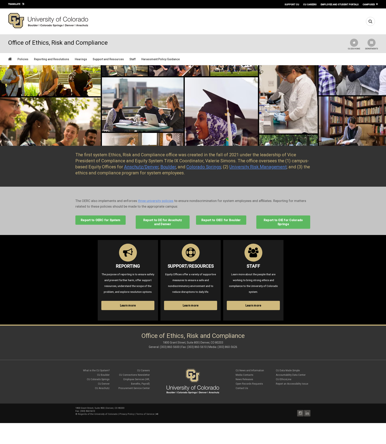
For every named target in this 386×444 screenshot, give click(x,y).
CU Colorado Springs (98, 379)
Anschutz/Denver (141, 166)
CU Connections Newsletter (134, 375)
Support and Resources (108, 59)
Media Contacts (244, 375)
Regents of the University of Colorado (98, 414)
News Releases (244, 379)
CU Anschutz (102, 388)
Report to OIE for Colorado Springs (283, 222)
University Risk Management (258, 166)
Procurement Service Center (134, 388)
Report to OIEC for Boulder (221, 220)
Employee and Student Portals (340, 4)
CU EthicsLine (283, 379)
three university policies (155, 201)
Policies (22, 59)
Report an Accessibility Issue (292, 383)
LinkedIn (307, 413)
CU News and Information (250, 370)
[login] (157, 414)
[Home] (48, 28)
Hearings (81, 59)
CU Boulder (103, 375)
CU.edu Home (354, 49)
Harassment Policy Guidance (160, 59)
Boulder (168, 166)
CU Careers (310, 4)
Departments (371, 49)
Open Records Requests (249, 383)
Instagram (300, 413)
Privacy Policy (126, 414)
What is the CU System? (96, 370)
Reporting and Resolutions (51, 59)
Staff (132, 59)
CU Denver (104, 383)
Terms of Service (145, 414)
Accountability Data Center (291, 375)
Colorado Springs (203, 166)
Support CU (292, 4)
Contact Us (242, 388)
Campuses (369, 4)
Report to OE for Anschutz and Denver (162, 222)
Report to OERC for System (100, 220)
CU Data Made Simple (288, 370)
